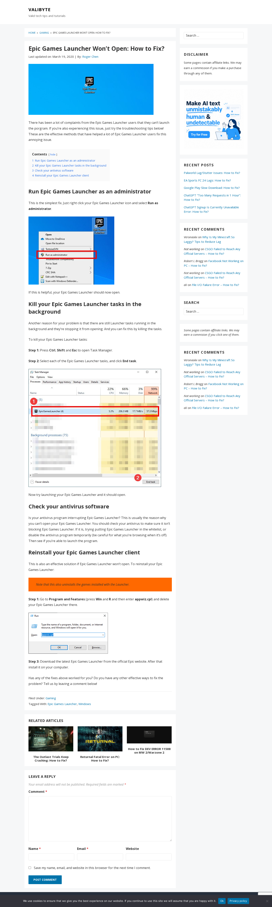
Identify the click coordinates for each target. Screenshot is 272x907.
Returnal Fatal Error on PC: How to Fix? (100, 758)
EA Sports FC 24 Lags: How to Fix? (207, 180)
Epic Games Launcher (62, 704)
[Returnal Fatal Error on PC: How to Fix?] (100, 739)
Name (34, 849)
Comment (37, 791)
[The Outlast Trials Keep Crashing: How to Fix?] (50, 739)
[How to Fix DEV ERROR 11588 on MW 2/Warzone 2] (149, 735)
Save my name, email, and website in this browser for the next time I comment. (92, 868)
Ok (222, 900)
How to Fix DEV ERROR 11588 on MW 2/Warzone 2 (149, 750)
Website (132, 849)
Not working (192, 249)
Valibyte (39, 9)
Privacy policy (238, 900)
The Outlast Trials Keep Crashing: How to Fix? (51, 758)
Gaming (51, 698)
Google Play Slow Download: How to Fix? (212, 188)
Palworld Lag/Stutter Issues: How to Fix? (212, 173)
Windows (84, 704)
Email (82, 849)
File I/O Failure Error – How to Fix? (215, 285)
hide (53, 154)
